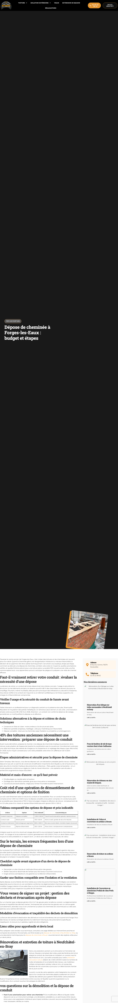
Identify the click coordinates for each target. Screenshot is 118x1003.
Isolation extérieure (39, 3)
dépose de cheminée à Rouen (37, 935)
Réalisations (50, 8)
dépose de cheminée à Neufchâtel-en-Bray (60, 933)
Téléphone (94, 673)
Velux (56, 3)
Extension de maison (71, 3)
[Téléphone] (87, 674)
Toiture (21, 3)
